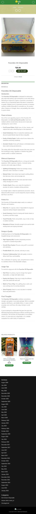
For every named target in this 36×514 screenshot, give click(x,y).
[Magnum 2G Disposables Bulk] (27, 346)
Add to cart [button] (9, 365)
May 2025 (4, 412)
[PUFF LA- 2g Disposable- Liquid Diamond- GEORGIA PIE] (9, 346)
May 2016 (4, 469)
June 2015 (4, 488)
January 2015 (5, 490)
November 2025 (5, 396)
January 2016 (5, 474)
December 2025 (5, 393)
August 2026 (4, 382)
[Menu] (2, 2)
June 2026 (4, 388)
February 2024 (5, 428)
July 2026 (4, 385)
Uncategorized (5, 503)
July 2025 (4, 407)
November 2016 (5, 458)
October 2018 (5, 431)
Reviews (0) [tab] (4, 86)
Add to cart (22, 71)
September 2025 (5, 401)
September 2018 (5, 434)
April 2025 (4, 415)
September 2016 (5, 463)
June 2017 (4, 450)
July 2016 (4, 466)
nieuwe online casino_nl (7, 500)
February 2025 (5, 420)
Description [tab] (4, 83)
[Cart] (33, 2)
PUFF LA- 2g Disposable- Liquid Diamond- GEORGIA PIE (9, 360)
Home (14, 7)
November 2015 (5, 479)
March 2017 (4, 455)
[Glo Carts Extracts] (18, 2)
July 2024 (4, 425)
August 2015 (4, 485)
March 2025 (4, 417)
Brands (20, 7)
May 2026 (4, 390)
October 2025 (5, 398)
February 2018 (5, 442)
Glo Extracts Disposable (7, 497)
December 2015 (5, 477)
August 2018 (4, 436)
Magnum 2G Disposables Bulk (27, 358)
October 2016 (5, 461)
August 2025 (4, 404)
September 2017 (5, 447)
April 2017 (4, 453)
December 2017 (5, 444)
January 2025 (5, 423)
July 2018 (4, 439)
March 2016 (4, 471)
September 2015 (5, 482)
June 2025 (4, 409)
